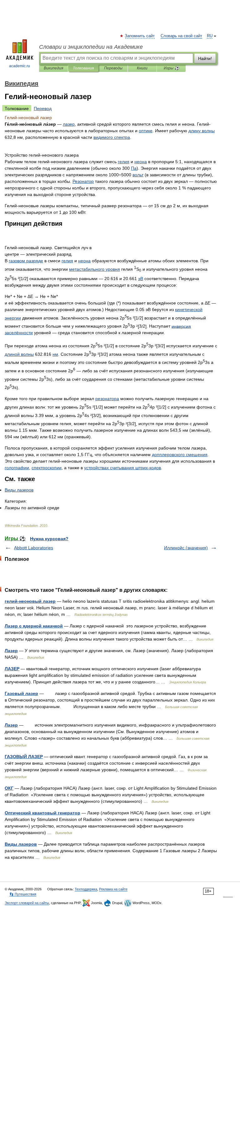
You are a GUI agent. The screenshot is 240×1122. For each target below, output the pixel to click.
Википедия (53, 68)
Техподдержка (86, 889)
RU (209, 36)
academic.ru (19, 66)
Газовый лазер (21, 693)
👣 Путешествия (22, 894)
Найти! (205, 58)
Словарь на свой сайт (181, 36)
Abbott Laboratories (33, 547)
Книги (142, 68)
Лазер (11, 650)
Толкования (83, 68)
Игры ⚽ (171, 68)
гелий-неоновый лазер (30, 601)
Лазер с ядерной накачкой (34, 625)
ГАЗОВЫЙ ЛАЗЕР (24, 756)
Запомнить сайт (140, 36)
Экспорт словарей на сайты (27, 903)
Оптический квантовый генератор (42, 812)
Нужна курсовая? (49, 538)
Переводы (113, 68)
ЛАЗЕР (12, 668)
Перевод (43, 108)
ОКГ (9, 788)
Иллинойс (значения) (186, 547)
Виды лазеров (21, 844)
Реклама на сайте (113, 889)
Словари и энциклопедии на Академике (91, 47)
